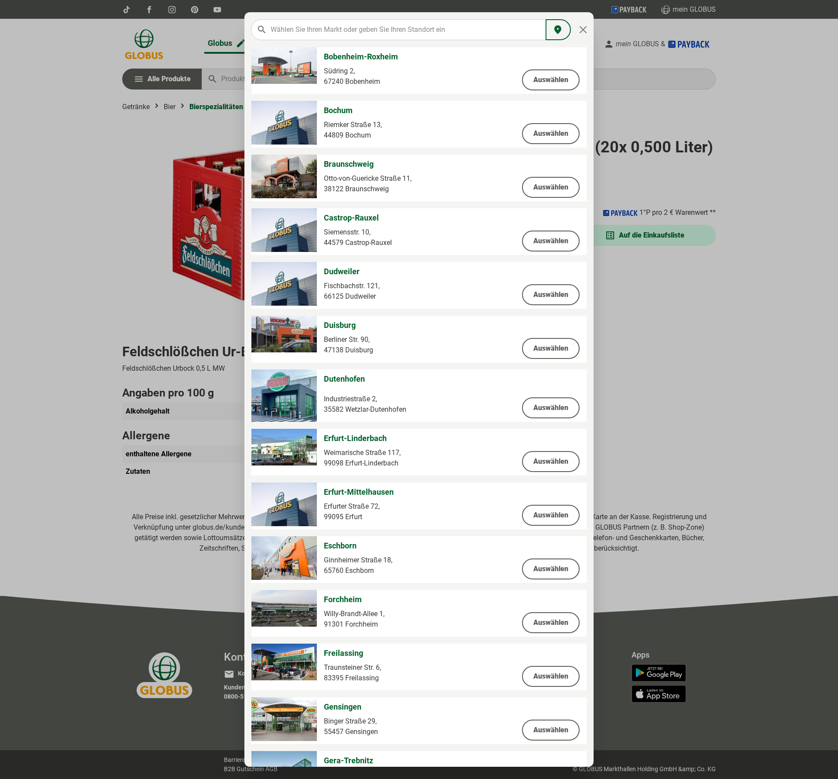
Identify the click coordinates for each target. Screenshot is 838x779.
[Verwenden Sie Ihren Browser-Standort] (558, 29)
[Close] (583, 29)
